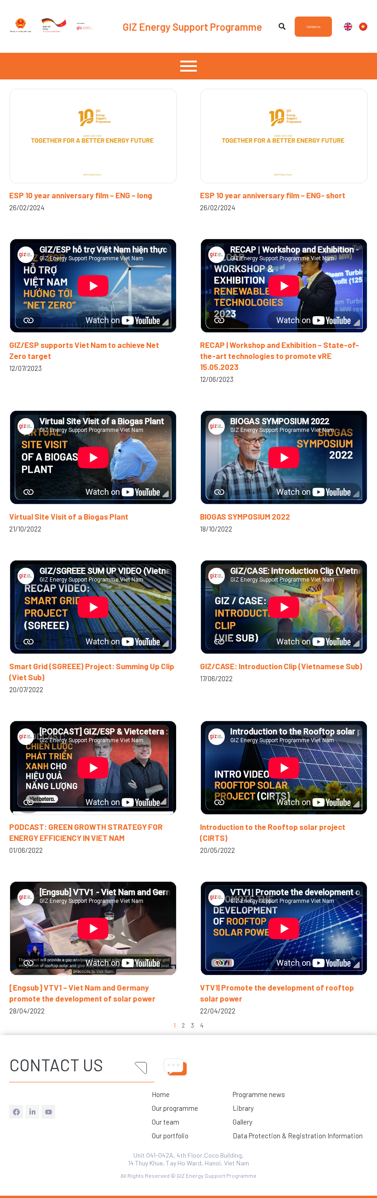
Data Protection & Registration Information (298, 1135)
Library (243, 1108)
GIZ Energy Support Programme (192, 27)
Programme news (259, 1094)
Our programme (175, 1108)
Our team (165, 1122)
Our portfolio (170, 1135)
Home (161, 1094)
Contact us (56, 1065)
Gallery (242, 1122)
